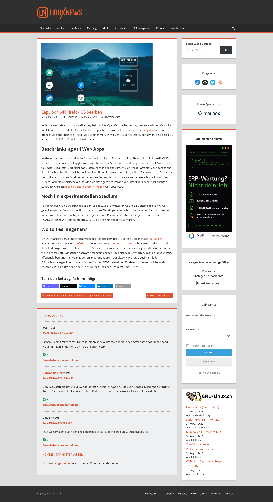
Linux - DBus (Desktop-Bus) (202, 407)
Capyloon (148, 130)
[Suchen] (226, 50)
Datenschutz (151, 493)
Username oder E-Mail (200, 315)
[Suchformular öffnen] (233, 28)
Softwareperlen (141, 28)
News (94, 116)
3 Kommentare (112, 116)
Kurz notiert (121, 28)
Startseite (45, 28)
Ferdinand (71, 116)
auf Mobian (156, 238)
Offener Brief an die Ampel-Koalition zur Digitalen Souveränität (78, 296)
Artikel (60, 28)
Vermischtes (177, 28)
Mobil (106, 28)
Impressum (216, 493)
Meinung (92, 28)
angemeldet (63, 463)
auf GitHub (82, 243)
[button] (50, 286)
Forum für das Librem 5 (122, 243)
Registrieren (208, 361)
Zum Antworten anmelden (60, 360)
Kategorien (209, 271)
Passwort (192, 329)
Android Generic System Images (84, 186)
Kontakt (230, 493)
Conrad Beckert (53, 373)
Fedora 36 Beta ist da (158, 296)
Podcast (160, 28)
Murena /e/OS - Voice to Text (203, 432)
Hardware (75, 28)
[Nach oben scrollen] (268, 497)
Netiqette (182, 493)
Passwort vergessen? (209, 372)
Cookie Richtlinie (199, 493)
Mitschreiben (167, 493)
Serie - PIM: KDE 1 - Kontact (202, 419)
